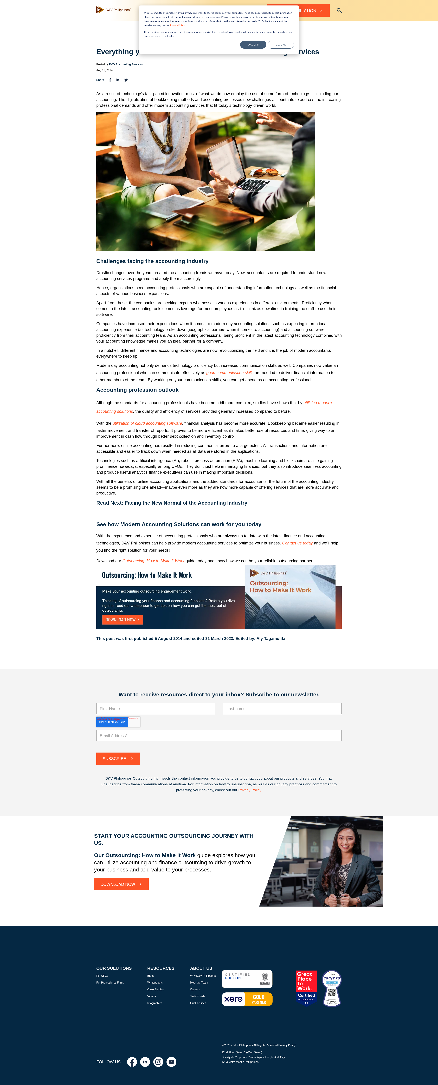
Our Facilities (198, 1003)
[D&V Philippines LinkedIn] (145, 1062)
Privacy (245, 790)
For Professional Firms (110, 982)
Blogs (150, 975)
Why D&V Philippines (203, 975)
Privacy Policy (177, 25)
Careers (195, 989)
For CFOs (102, 975)
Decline (281, 44)
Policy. (257, 790)
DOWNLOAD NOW (117, 884)
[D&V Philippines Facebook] (132, 1062)
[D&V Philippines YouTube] (171, 1062)
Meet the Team (199, 982)
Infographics (154, 1003)
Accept (253, 44)
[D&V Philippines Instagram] (158, 1062)
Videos (151, 996)
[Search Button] (339, 10)
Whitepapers (155, 982)
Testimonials (197, 996)
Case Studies (155, 989)
